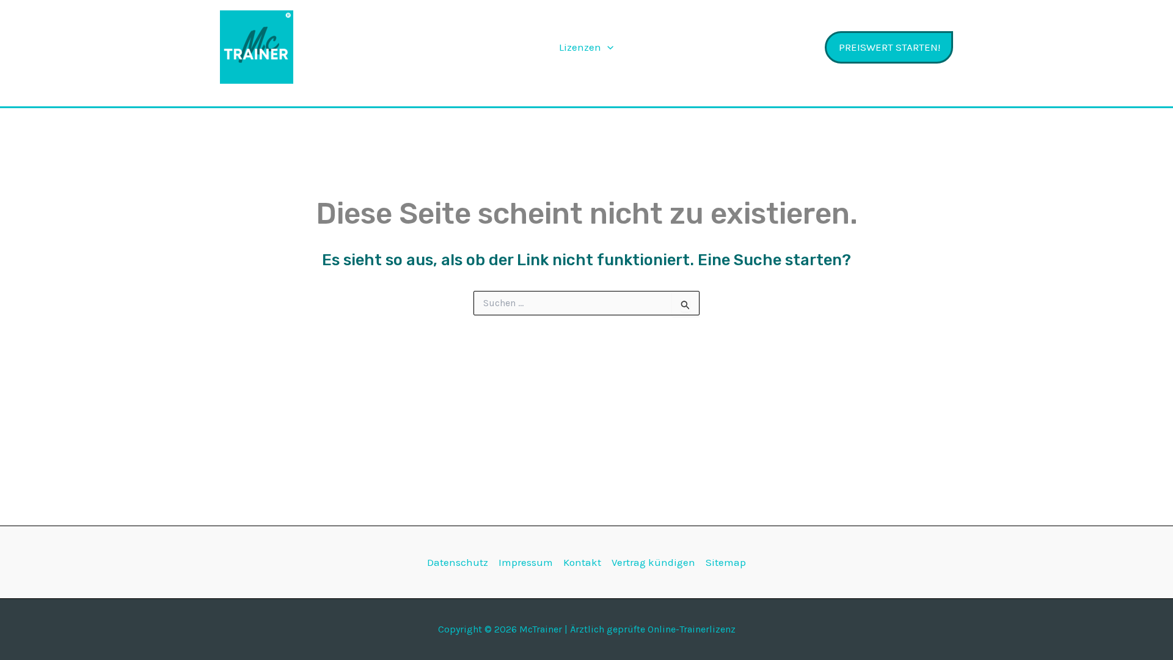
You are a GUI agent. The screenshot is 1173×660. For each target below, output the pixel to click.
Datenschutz (457, 562)
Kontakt (582, 562)
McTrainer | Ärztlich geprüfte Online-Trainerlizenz (377, 47)
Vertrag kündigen (653, 562)
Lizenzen (580, 47)
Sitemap (726, 562)
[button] (607, 47)
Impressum (526, 562)
